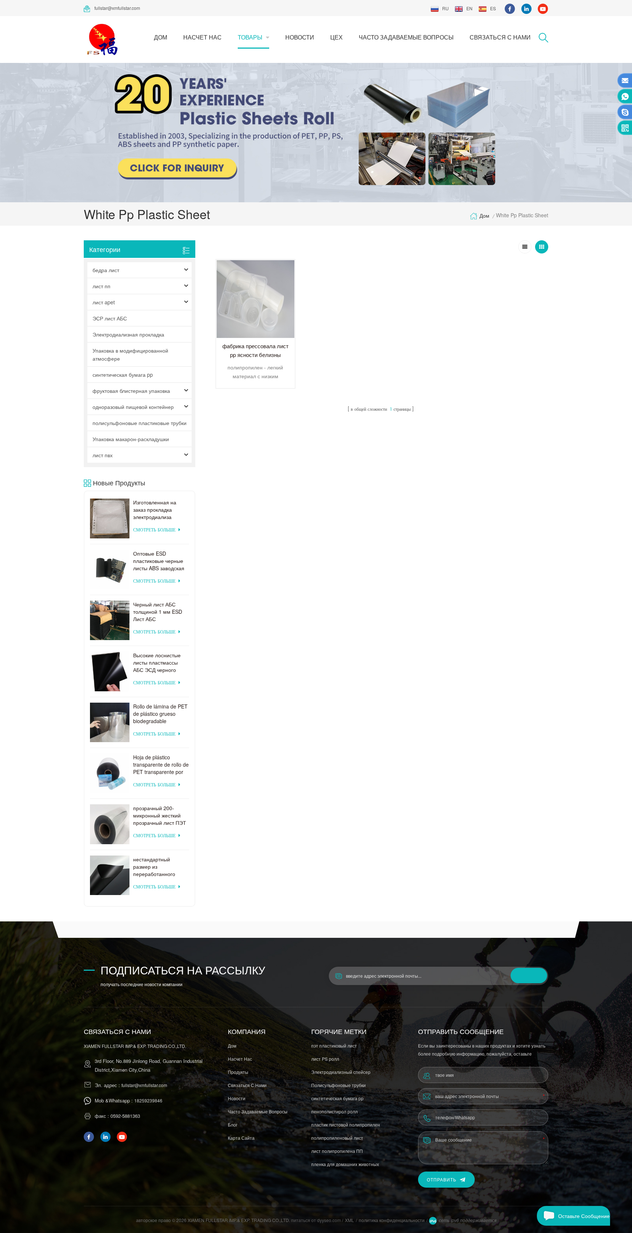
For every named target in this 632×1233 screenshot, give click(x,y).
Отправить (441, 1179)
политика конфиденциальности (392, 1220)
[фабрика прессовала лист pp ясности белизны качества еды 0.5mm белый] (255, 299)
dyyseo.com (329, 1220)
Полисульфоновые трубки (338, 1085)
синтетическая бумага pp (123, 374)
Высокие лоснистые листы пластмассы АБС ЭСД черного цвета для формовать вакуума (159, 662)
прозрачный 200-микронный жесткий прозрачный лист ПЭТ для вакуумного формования (159, 815)
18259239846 (148, 1100)
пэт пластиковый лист (334, 1045)
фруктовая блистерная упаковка (131, 390)
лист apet (104, 302)
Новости (299, 37)
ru (445, 8)
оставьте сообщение (584, 1215)
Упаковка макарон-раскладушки (131, 439)
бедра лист (106, 270)
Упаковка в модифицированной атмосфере (130, 354)
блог (232, 1124)
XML (349, 1220)
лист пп (101, 286)
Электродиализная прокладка (128, 334)
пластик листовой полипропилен (345, 1124)
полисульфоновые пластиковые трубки (140, 422)
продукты (238, 1072)
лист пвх (103, 455)
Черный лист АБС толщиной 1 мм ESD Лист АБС (157, 612)
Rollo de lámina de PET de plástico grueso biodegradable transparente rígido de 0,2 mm (160, 714)
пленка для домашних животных (345, 1164)
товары (250, 37)
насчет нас (202, 37)
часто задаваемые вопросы (406, 37)
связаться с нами (500, 37)
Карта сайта (241, 1138)
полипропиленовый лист (337, 1138)
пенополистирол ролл (334, 1111)
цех (336, 37)
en (469, 8)
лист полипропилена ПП (337, 1151)
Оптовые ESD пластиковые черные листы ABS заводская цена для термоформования (158, 561)
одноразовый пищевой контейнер (133, 406)
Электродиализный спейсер (340, 1072)
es (493, 8)
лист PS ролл (325, 1059)
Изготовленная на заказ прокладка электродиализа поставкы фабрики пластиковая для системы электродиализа (155, 509)
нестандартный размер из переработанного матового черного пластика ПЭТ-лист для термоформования (156, 866)
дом (160, 37)
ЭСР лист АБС (110, 318)
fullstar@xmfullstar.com (117, 8)
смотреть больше (154, 530)
